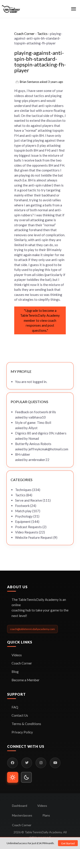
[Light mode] (12, 777)
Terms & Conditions (26, 724)
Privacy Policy (22, 732)
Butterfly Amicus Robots (33, 444)
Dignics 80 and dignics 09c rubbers (40, 433)
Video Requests (26, 532)
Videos (17, 655)
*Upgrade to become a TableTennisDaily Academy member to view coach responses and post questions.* (40, 320)
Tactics (42, 34)
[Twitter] (26, 763)
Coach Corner (24, 34)
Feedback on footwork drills (35, 412)
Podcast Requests (28, 527)
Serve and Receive (28, 500)
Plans (46, 815)
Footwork (22, 506)
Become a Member (26, 680)
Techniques (23, 490)
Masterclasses (22, 815)
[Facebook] (12, 763)
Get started (68, 843)
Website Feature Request (34, 537)
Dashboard (19, 805)
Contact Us (20, 715)
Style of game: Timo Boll (33, 422)
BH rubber (22, 454)
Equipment (23, 521)
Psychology (24, 516)
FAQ (15, 707)
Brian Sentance (29, 82)
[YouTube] (55, 763)
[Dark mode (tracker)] (26, 777)
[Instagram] (41, 763)
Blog (15, 672)
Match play (23, 511)
